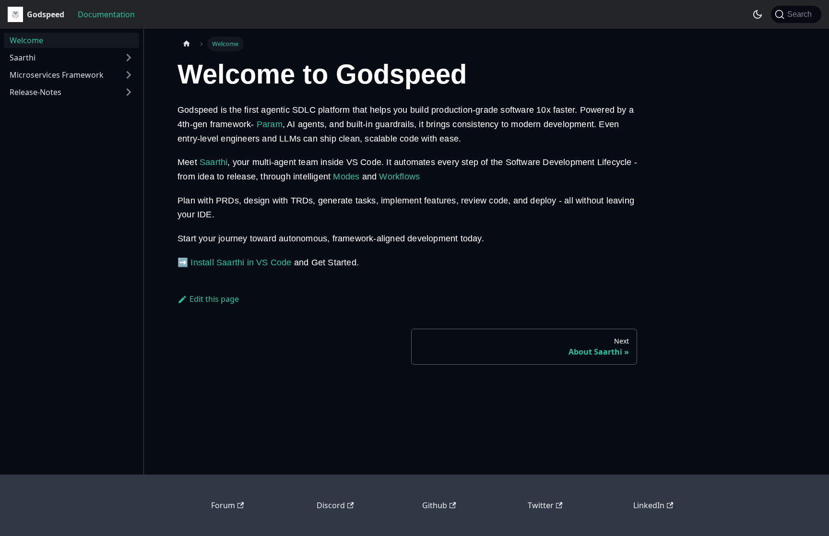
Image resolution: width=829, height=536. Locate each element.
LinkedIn (648, 505)
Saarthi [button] (23, 57)
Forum (223, 505)
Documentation (106, 14)
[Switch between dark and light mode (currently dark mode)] (757, 14)
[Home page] (187, 43)
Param (270, 124)
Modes (346, 176)
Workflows (399, 176)
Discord (331, 505)
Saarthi (213, 162)
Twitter (541, 505)
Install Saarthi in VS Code (240, 262)
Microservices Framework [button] (57, 75)
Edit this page (214, 299)
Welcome (26, 40)
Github (434, 505)
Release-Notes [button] (35, 92)
